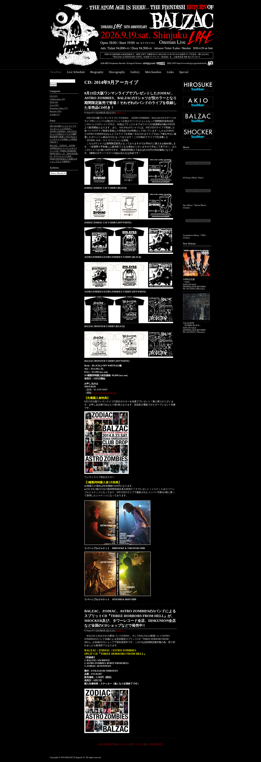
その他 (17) (55, 114)
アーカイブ (137, 744)
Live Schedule (76, 72)
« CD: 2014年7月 (106, 744)
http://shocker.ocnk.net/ (105, 392)
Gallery (135, 72)
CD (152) (54, 96)
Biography (97, 72)
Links (170, 72)
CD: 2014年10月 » (154, 744)
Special (183, 72)
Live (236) (54, 105)
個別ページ (121, 113)
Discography (117, 72)
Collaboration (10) (57, 99)
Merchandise (153, 72)
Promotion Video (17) (59, 108)
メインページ (123, 744)
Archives (54, 167)
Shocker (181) (56, 111)
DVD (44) (54, 102)
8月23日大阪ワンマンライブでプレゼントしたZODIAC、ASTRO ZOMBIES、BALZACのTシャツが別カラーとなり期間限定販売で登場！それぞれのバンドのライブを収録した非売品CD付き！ (63, 134)
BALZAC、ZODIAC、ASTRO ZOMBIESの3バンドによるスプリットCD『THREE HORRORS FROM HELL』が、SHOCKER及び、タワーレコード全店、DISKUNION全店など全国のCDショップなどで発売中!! (64, 153)
